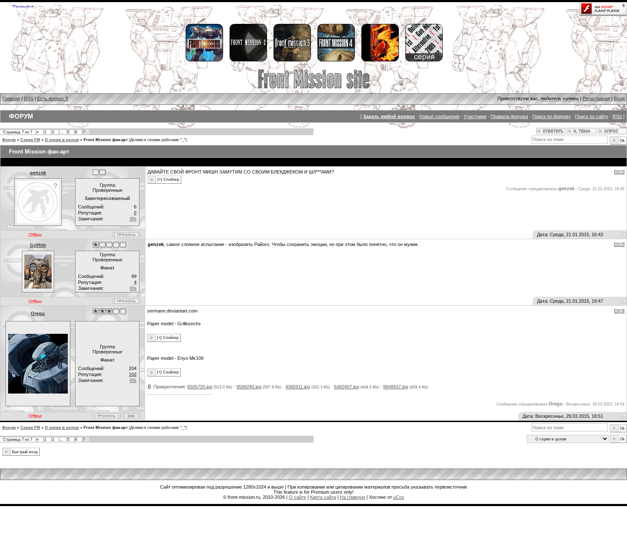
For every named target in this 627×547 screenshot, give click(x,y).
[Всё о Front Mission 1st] (204, 60)
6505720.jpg (199, 386)
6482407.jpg (346, 386)
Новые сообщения (439, 116)
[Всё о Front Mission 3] (292, 60)
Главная (11, 98)
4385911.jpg (297, 386)
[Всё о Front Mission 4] (335, 60)
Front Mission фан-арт (106, 140)
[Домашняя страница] (131, 416)
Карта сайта (323, 497)
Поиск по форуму (551, 116)
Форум (9, 140)
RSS (28, 98)
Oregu (38, 313)
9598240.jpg (248, 386)
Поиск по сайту (591, 116)
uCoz (398, 497)
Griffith (38, 245)
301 (619, 171)
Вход (619, 98)
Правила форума (509, 116)
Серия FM (30, 140)
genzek (38, 172)
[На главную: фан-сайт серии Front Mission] (313, 87)
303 (619, 310)
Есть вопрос (52, 98)
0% (133, 218)
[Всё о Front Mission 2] (248, 60)
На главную (352, 497)
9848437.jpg (395, 386)
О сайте (297, 497)
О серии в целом (62, 140)
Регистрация (596, 98)
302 (619, 244)
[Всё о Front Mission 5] (379, 60)
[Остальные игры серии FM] (423, 60)
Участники (475, 116)
